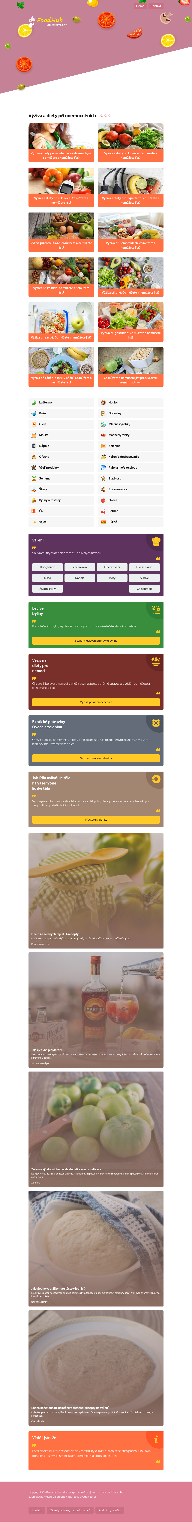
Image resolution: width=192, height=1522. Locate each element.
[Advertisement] (96, 78)
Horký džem (47, 567)
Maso (47, 578)
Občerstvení (112, 567)
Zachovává (80, 567)
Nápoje (79, 578)
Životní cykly (47, 589)
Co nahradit (144, 589)
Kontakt (156, 6)
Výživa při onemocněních (96, 702)
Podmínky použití (109, 1510)
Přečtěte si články (96, 819)
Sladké (144, 578)
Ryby (112, 578)
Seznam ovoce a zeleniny (96, 758)
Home (140, 6)
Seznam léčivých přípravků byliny (96, 640)
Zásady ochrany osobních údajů (70, 1510)
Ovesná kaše (144, 567)
